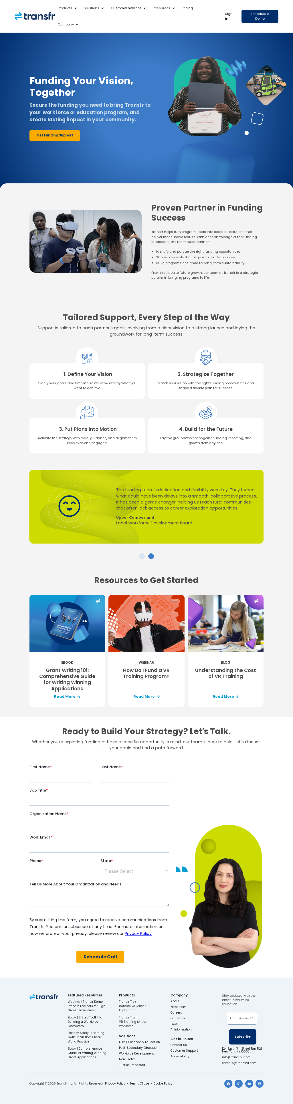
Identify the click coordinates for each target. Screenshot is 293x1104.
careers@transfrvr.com (239, 1063)
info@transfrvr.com (236, 1057)
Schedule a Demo (259, 16)
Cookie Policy (163, 1083)
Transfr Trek (127, 1002)
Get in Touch (182, 1039)
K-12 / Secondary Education (139, 1042)
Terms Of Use (139, 1083)
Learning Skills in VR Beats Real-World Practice (86, 1037)
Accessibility (180, 1056)
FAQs (174, 1024)
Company (66, 24)
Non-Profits (127, 1059)
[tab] (142, 556)
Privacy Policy (115, 1083)
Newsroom (178, 1007)
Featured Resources (85, 995)
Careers (176, 1012)
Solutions (91, 8)
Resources (161, 8)
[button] (68, 8)
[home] (35, 16)
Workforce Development (136, 1053)
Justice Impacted (132, 1065)
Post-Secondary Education (139, 1047)
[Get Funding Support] (54, 135)
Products (65, 8)
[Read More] (67, 651)
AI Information (181, 1029)
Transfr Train (128, 1017)
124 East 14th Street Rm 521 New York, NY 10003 (242, 1050)
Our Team (178, 1018)
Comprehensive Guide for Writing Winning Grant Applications (87, 1053)
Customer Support (184, 1050)
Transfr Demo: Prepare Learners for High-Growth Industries (87, 1006)
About (175, 1001)
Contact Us (179, 1045)
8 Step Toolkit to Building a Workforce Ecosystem (85, 1022)
